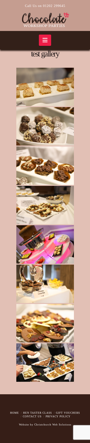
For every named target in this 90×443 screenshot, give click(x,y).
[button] (45, 40)
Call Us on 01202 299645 (45, 6)
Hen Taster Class (37, 412)
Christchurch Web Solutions (52, 424)
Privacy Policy (58, 416)
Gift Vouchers (68, 412)
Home (14, 412)
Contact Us (32, 416)
